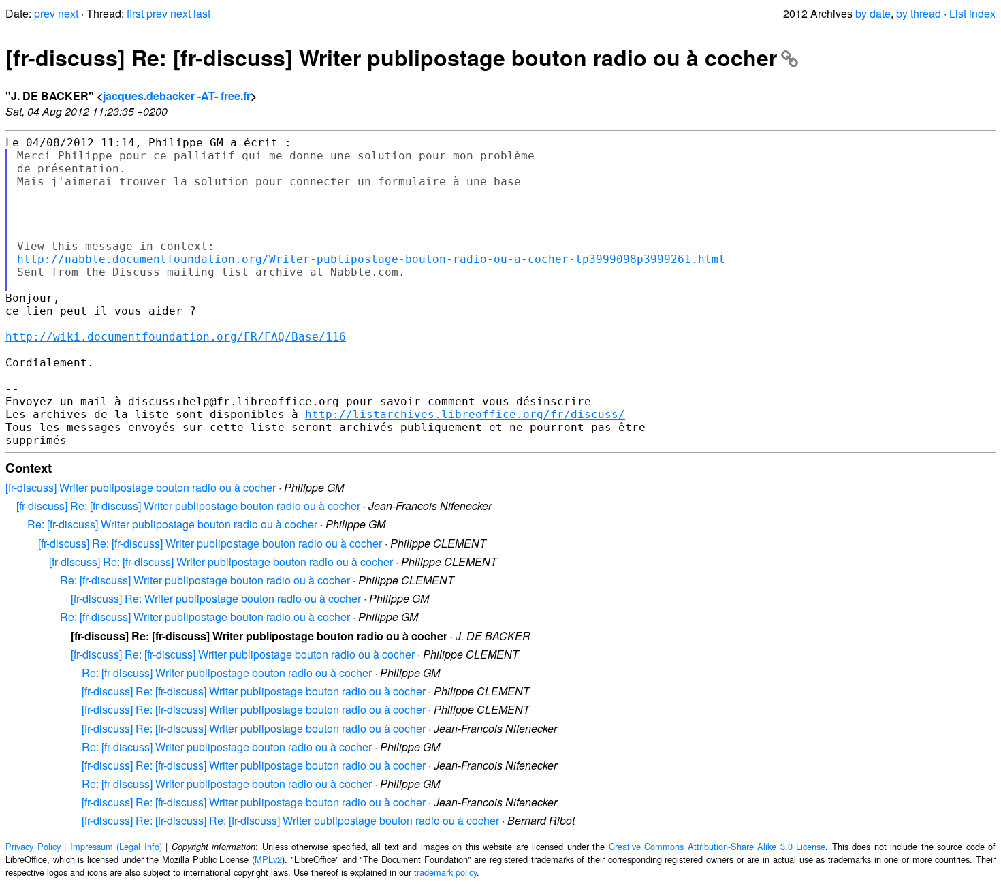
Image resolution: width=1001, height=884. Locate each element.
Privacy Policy (33, 846)
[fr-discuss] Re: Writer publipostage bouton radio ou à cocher (216, 598)
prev (44, 13)
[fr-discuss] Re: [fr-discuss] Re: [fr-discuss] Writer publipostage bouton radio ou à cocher (290, 820)
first (135, 13)
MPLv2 (268, 859)
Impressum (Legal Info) (116, 846)
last (201, 13)
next (68, 13)
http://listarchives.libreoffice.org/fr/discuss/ (465, 414)
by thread (918, 13)
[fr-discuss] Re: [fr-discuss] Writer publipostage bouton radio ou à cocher (391, 57)
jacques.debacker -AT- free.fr (177, 96)
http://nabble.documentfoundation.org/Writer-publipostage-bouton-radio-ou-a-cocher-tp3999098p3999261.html (371, 259)
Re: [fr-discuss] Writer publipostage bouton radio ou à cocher (172, 524)
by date (873, 13)
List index (972, 13)
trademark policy (445, 872)
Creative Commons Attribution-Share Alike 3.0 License (717, 846)
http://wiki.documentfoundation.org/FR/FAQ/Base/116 (175, 336)
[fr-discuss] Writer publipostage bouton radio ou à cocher (140, 487)
